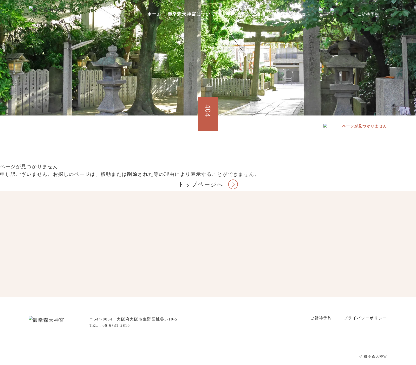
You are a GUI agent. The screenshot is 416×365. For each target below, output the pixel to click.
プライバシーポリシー (365, 318)
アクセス (301, 14)
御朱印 (279, 14)
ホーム (154, 14)
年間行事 (236, 14)
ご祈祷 (258, 14)
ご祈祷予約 (368, 14)
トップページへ (200, 184)
